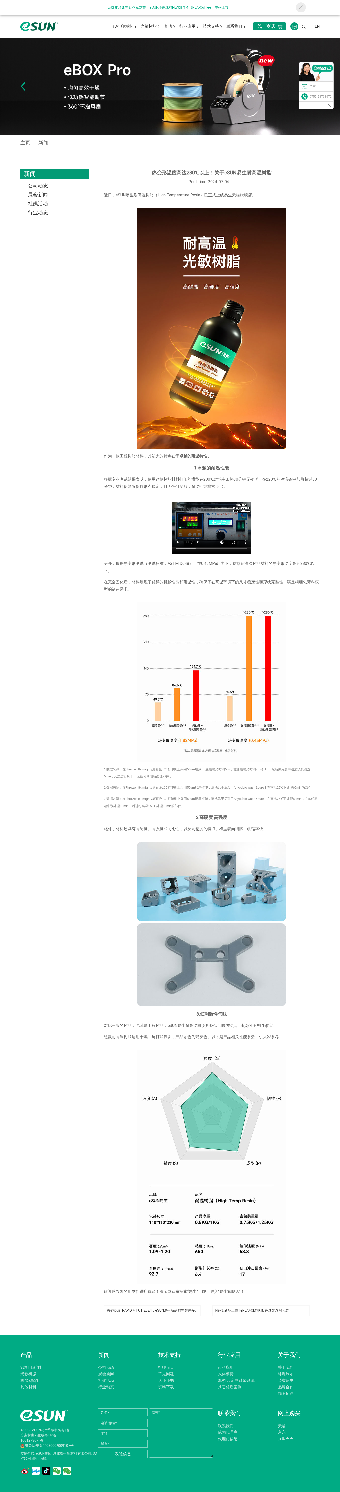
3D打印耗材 (122, 26)
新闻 (43, 143)
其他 (168, 26)
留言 (313, 86)
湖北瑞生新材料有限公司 (72, 1453)
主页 (25, 143)
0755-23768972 (321, 96)
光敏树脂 (149, 26)
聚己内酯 (39, 1459)
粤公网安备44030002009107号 (49, 1446)
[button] (23, 86)
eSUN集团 (44, 1453)
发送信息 (123, 1453)
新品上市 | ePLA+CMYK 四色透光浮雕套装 (256, 1310)
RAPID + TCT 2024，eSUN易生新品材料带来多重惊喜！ (165, 1310)
